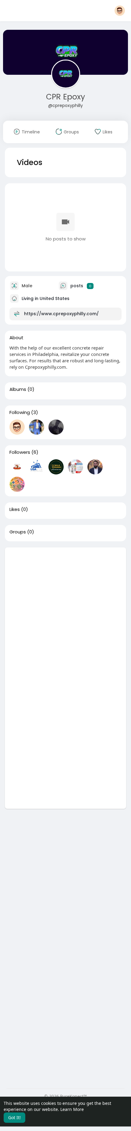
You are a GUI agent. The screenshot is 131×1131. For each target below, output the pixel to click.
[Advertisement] (65, 612)
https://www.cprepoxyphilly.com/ (61, 314)
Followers (19, 452)
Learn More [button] (72, 1109)
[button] (120, 10)
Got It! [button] (14, 1117)
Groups (17, 531)
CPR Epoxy (65, 96)
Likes (14, 509)
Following (19, 412)
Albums (17, 389)
